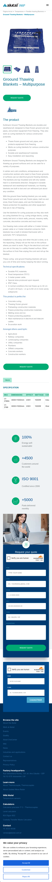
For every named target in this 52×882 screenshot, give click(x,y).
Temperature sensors (11, 798)
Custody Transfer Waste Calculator (17, 820)
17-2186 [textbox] (6, 406)
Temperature (19, 11)
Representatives (9, 760)
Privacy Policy (9, 765)
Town (8, 612)
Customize (26, 870)
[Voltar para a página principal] (14, 5)
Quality (6, 735)
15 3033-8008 (9, 829)
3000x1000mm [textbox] (17, 400)
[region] (26, 860)
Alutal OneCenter (10, 739)
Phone (8, 590)
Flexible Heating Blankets (35, 11)
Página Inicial (7, 11)
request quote (17, 98)
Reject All (26, 877)
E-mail (8, 579)
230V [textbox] (28, 400)
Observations (10, 623)
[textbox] (6, 395)
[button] (47, 5)
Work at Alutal (8, 727)
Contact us (7, 756)
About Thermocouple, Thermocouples (18, 785)
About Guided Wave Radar (14, 789)
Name (7, 567)
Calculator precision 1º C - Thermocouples (20, 807)
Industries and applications (14, 752)
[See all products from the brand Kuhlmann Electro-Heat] (11, 109)
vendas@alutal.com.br (12, 833)
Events (6, 731)
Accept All (26, 863)
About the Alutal (9, 723)
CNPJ (7, 601)
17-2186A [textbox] (6, 400)
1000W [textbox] (38, 400)
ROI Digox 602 (9, 815)
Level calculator (9, 811)
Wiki (4, 744)
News (5, 748)
